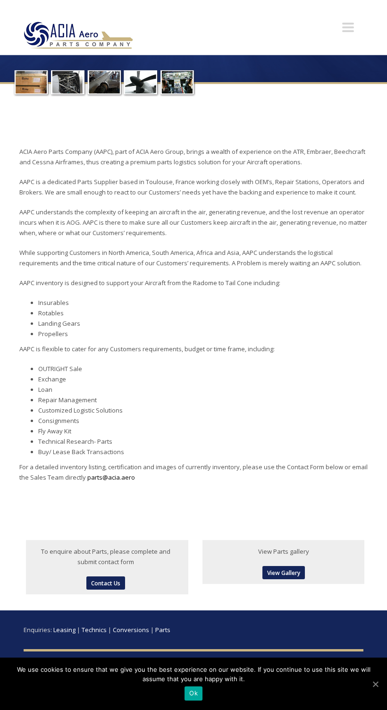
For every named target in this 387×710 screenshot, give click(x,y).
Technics (94, 629)
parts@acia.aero (111, 477)
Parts (162, 629)
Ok (193, 693)
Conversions (131, 629)
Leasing (64, 629)
